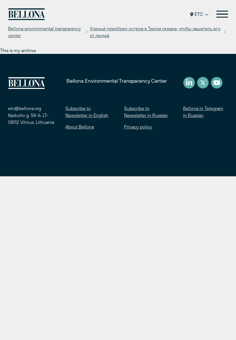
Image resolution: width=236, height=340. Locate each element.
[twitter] (203, 82)
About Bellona (79, 126)
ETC (198, 14)
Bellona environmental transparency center (44, 32)
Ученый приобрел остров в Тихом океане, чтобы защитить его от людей (155, 32)
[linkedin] (189, 82)
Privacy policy (138, 126)
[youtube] (216, 82)
